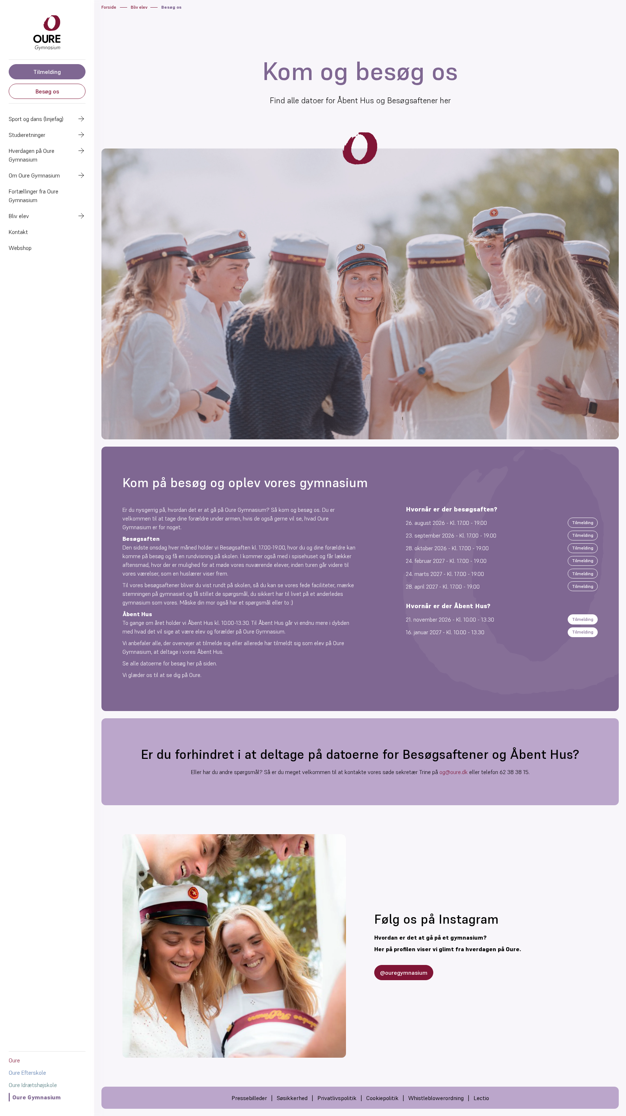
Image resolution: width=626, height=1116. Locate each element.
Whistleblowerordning (436, 1098)
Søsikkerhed (292, 1098)
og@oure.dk (453, 772)
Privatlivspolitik (336, 1098)
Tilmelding (47, 71)
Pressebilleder (249, 1098)
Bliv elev (139, 7)
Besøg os (47, 91)
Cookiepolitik (382, 1098)
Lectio (481, 1098)
